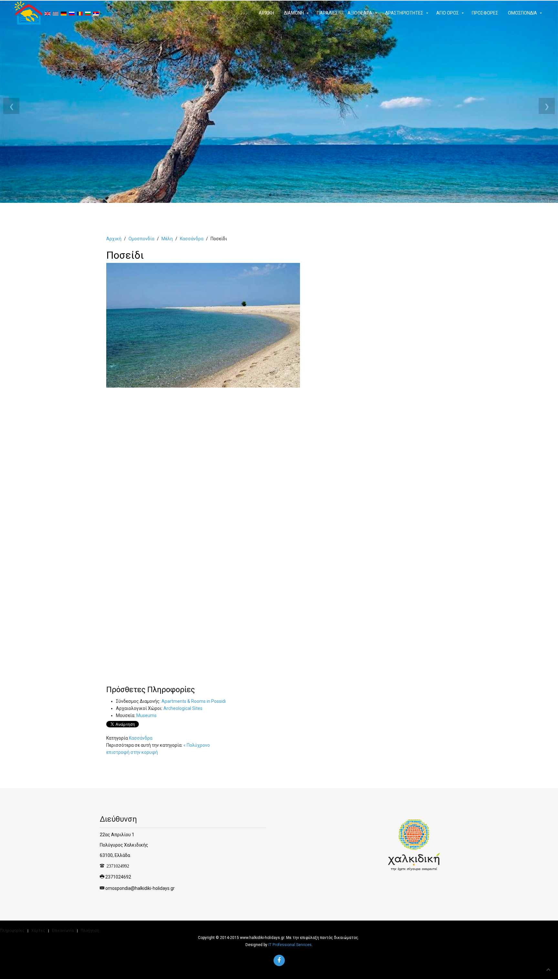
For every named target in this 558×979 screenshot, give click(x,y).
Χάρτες (38, 930)
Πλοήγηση (90, 930)
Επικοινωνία (63, 930)
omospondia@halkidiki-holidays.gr (140, 888)
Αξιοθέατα (359, 13)
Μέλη (167, 238)
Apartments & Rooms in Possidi (193, 701)
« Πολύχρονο (196, 745)
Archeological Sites (182, 708)
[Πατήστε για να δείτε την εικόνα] (203, 325)
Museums (146, 715)
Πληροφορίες (12, 930)
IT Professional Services (290, 945)
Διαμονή (294, 13)
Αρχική (266, 13)
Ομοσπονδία (522, 13)
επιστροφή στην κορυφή (132, 752)
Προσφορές (485, 13)
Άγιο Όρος (447, 13)
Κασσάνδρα (191, 238)
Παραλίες (327, 13)
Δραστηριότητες (404, 13)
